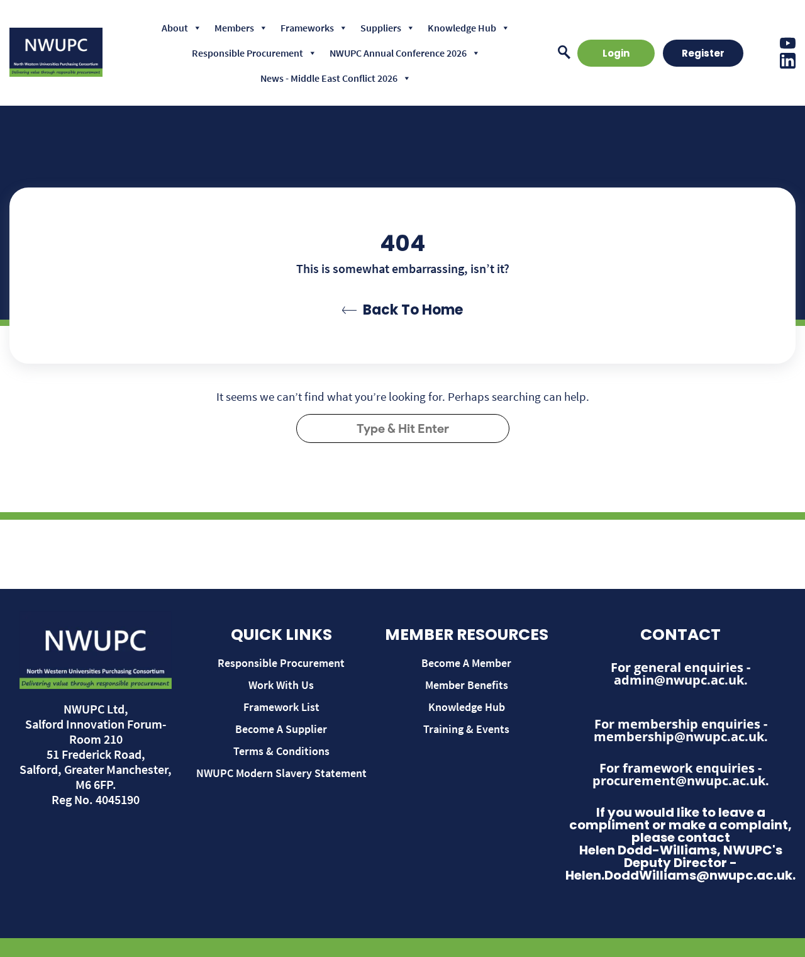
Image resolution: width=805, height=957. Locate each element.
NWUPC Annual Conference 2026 (398, 53)
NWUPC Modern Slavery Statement (281, 773)
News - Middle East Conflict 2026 (328, 78)
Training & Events (466, 729)
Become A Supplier (281, 729)
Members (234, 27)
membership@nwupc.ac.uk (679, 736)
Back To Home (413, 310)
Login (616, 53)
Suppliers (380, 27)
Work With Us (281, 685)
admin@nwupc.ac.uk (679, 679)
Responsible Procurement (247, 53)
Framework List (281, 707)
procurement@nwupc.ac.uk (678, 780)
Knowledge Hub (462, 27)
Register (703, 53)
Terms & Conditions (281, 751)
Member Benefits (466, 685)
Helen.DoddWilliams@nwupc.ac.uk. (680, 875)
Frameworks (307, 27)
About (175, 27)
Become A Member (466, 663)
